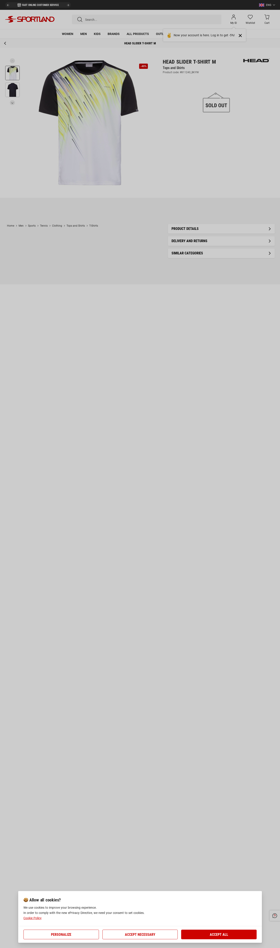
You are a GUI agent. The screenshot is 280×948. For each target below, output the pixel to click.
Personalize (61, 934)
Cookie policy (32, 918)
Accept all (219, 934)
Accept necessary (140, 934)
